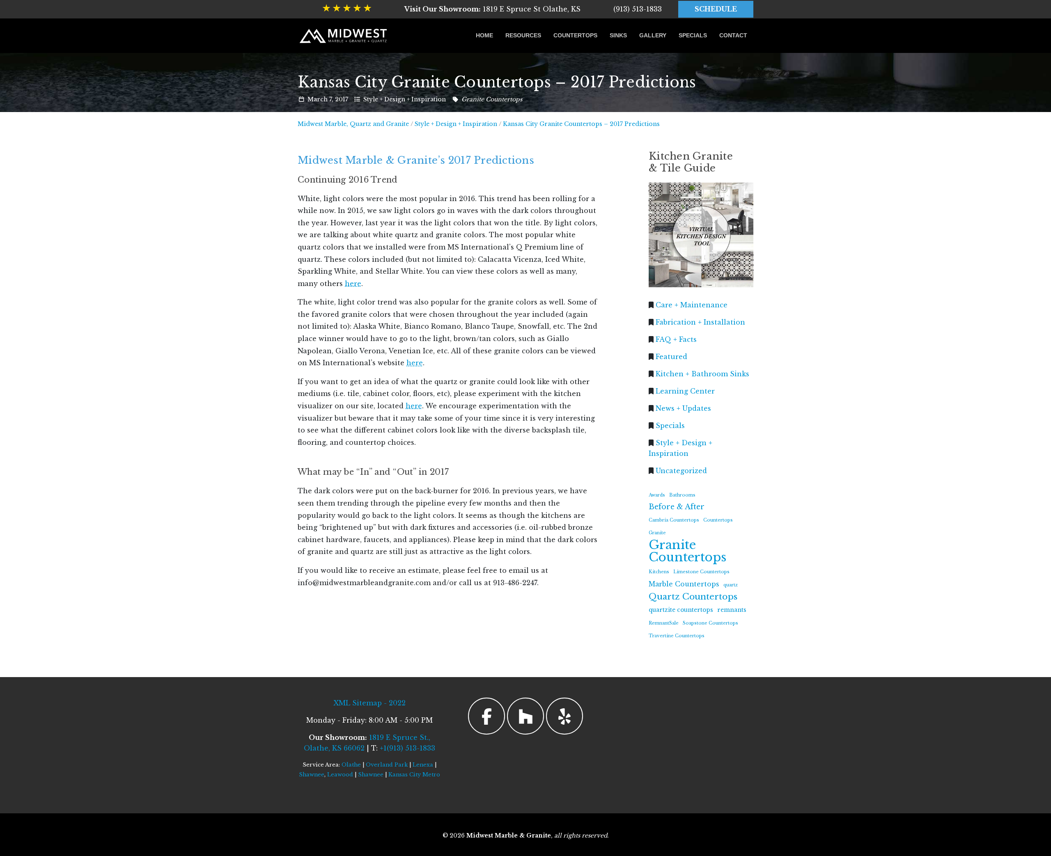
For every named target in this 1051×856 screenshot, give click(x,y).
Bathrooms (682, 494)
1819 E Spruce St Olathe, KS (492, 9)
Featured (671, 356)
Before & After (676, 506)
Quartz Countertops (693, 596)
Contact (733, 35)
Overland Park (387, 765)
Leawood (340, 774)
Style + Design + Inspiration (404, 99)
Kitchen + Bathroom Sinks (702, 373)
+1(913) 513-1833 (407, 748)
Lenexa (423, 765)
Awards (657, 494)
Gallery (652, 35)
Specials (693, 35)
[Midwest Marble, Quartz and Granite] (344, 35)
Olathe (351, 765)
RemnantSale (664, 622)
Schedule (716, 9)
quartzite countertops (681, 610)
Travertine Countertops (676, 636)
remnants (731, 610)
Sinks (618, 35)
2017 (341, 99)
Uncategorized (681, 470)
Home (484, 35)
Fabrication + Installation (700, 322)
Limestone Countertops (701, 571)
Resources (523, 35)
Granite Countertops (491, 99)
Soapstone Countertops (710, 622)
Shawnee (311, 774)
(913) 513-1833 (637, 9)
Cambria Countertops (674, 520)
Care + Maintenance (691, 304)
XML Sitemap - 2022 (369, 703)
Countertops (575, 35)
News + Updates (683, 408)
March (317, 99)
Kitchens (659, 571)
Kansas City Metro (414, 774)
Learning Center (685, 391)
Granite (657, 533)
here (353, 283)
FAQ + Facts (676, 339)
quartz (730, 584)
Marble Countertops (684, 584)
